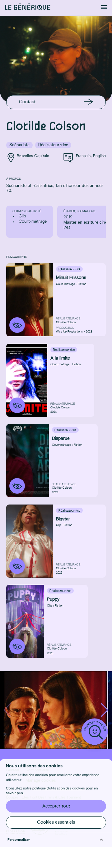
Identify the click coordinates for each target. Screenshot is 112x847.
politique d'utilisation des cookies (58, 788)
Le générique (28, 8)
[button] (104, 710)
